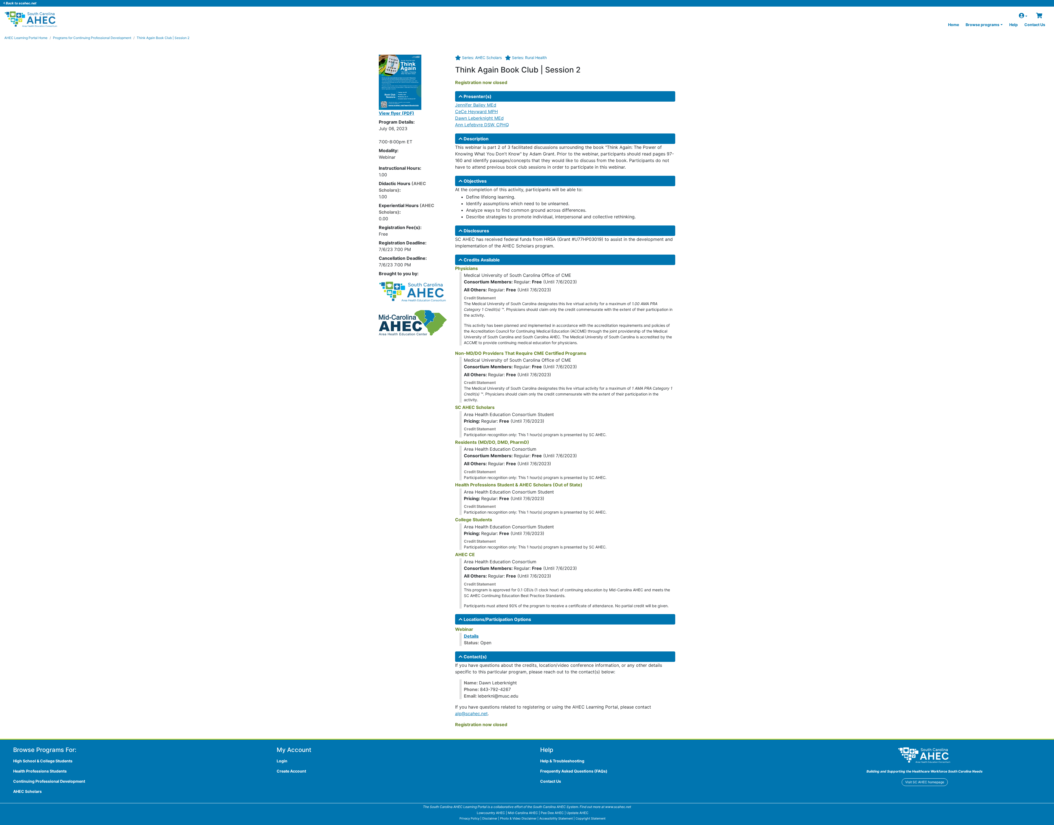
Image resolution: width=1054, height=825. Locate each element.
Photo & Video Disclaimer (518, 818)
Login (282, 761)
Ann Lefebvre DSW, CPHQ (482, 124)
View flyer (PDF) (396, 113)
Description (475, 138)
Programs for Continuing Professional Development (92, 38)
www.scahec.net (618, 807)
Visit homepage (924, 782)
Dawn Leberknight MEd (479, 118)
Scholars (27, 791)
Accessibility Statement (556, 818)
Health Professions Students (40, 771)
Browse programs (982, 25)
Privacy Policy (469, 818)
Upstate (577, 813)
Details (471, 636)
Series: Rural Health (529, 57)
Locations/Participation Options (496, 619)
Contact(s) (474, 656)
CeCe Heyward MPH (476, 111)
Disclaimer (489, 818)
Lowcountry (491, 813)
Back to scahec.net (21, 3)
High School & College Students (42, 761)
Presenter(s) (477, 96)
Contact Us (1034, 25)
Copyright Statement (591, 818)
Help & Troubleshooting (562, 761)
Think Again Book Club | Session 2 (163, 38)
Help (1013, 25)
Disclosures (475, 230)
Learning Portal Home (25, 38)
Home (953, 25)
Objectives (474, 181)
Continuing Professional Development (49, 781)
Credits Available (481, 260)
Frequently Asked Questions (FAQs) (573, 771)
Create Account (291, 771)
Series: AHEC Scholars (482, 57)
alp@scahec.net (471, 713)
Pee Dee (552, 813)
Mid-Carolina (523, 813)
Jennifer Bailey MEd (475, 105)
